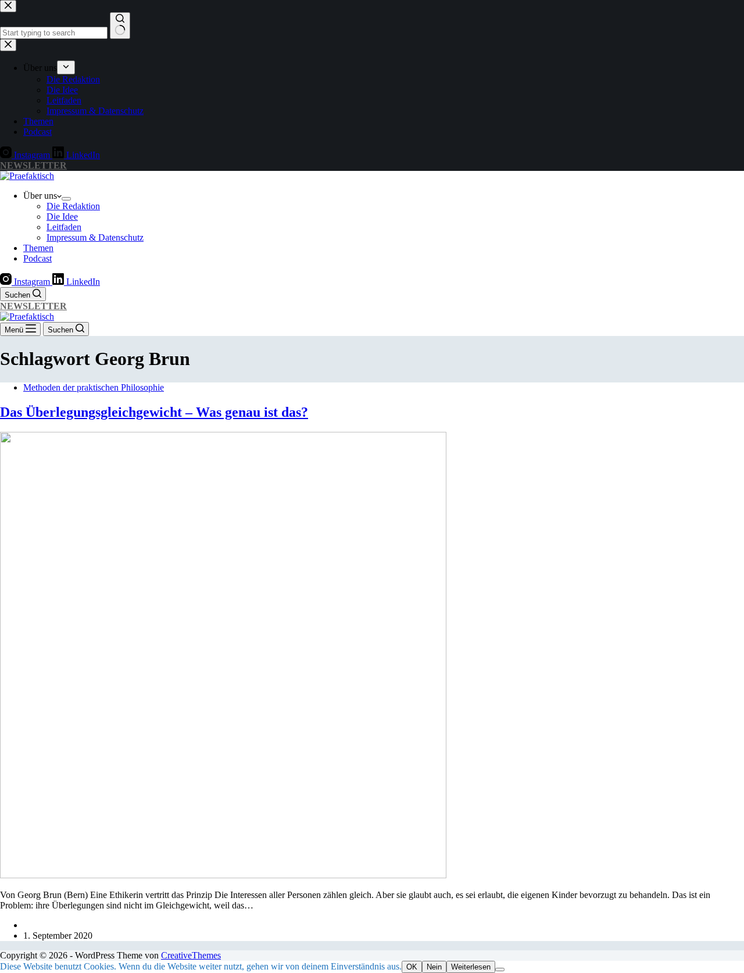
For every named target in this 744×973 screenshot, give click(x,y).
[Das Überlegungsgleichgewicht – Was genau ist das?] (223, 875)
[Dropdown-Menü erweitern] (66, 199)
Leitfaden (63, 227)
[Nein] (500, 969)
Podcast (37, 258)
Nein (434, 967)
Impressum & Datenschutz (95, 237)
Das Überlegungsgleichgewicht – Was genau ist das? (154, 412)
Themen (38, 248)
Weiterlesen (471, 967)
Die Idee (62, 216)
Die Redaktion (73, 206)
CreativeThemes (191, 955)
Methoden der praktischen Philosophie (93, 387)
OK (411, 967)
